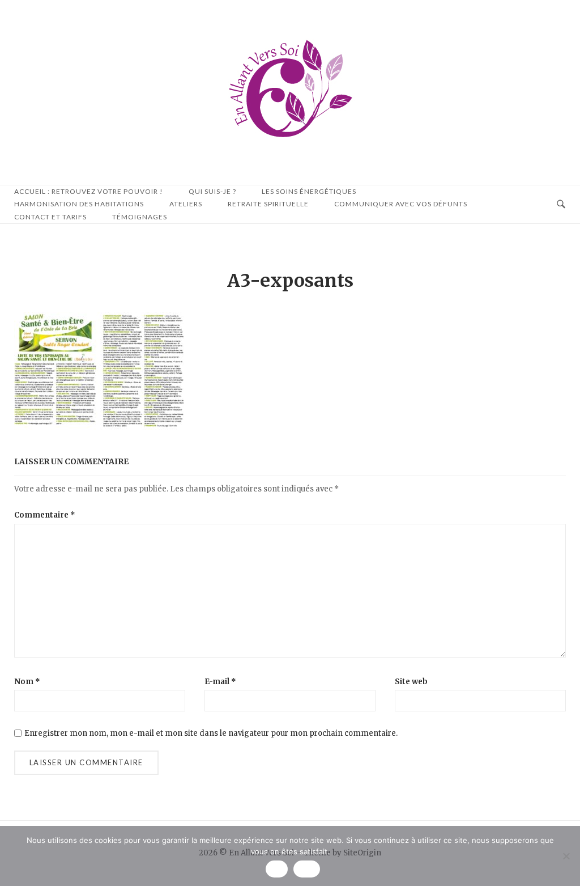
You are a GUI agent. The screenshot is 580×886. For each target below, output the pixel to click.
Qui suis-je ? (212, 191)
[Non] (566, 856)
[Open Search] (561, 205)
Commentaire (44, 515)
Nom (27, 681)
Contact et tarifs (50, 217)
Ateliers (185, 204)
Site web (411, 681)
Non (306, 869)
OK (276, 869)
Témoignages (139, 217)
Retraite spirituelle (268, 204)
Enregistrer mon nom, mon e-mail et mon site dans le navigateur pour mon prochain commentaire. (211, 733)
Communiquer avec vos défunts (400, 204)
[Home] (290, 142)
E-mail (220, 681)
